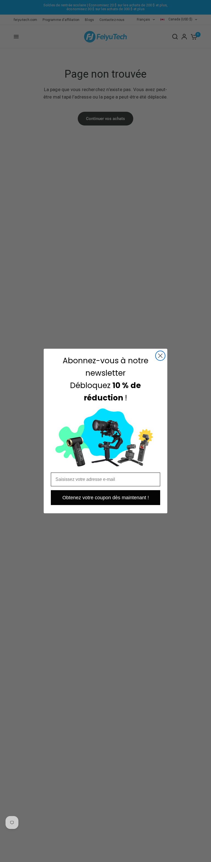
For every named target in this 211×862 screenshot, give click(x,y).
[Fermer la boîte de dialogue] (160, 356)
